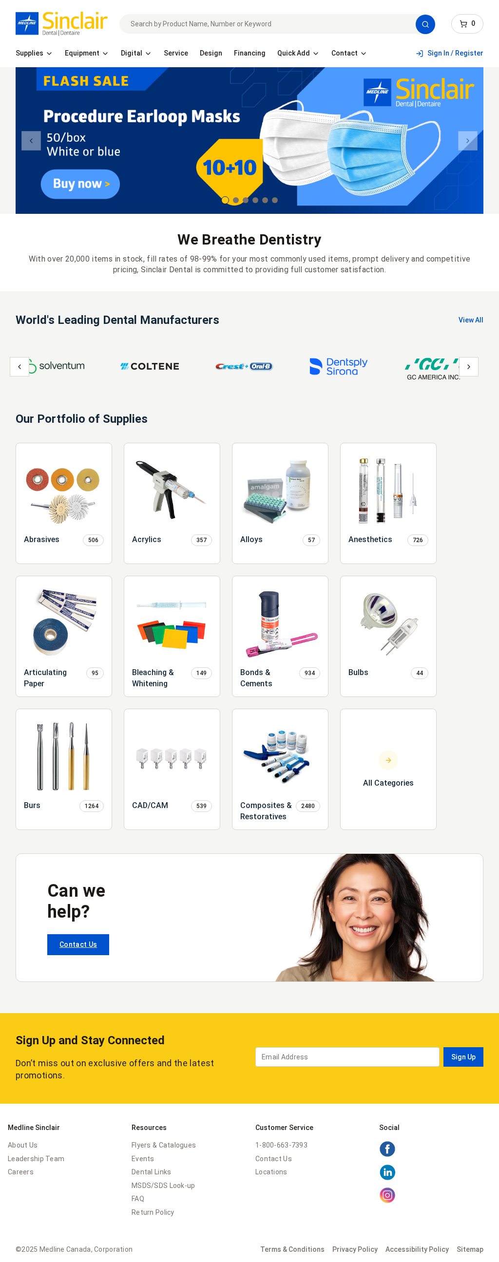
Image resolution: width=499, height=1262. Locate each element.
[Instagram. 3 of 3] (387, 1201)
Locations (271, 1172)
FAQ (138, 1199)
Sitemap (470, 1249)
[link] (62, 24)
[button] (425, 24)
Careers (21, 1172)
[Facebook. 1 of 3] (387, 1155)
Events (143, 1159)
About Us (23, 1145)
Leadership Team (36, 1159)
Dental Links (151, 1172)
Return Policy (153, 1212)
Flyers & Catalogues (164, 1145)
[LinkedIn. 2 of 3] (387, 1178)
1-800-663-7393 (281, 1145)
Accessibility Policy (417, 1249)
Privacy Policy (355, 1249)
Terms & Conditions (292, 1249)
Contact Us (78, 944)
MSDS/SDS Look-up (163, 1185)
